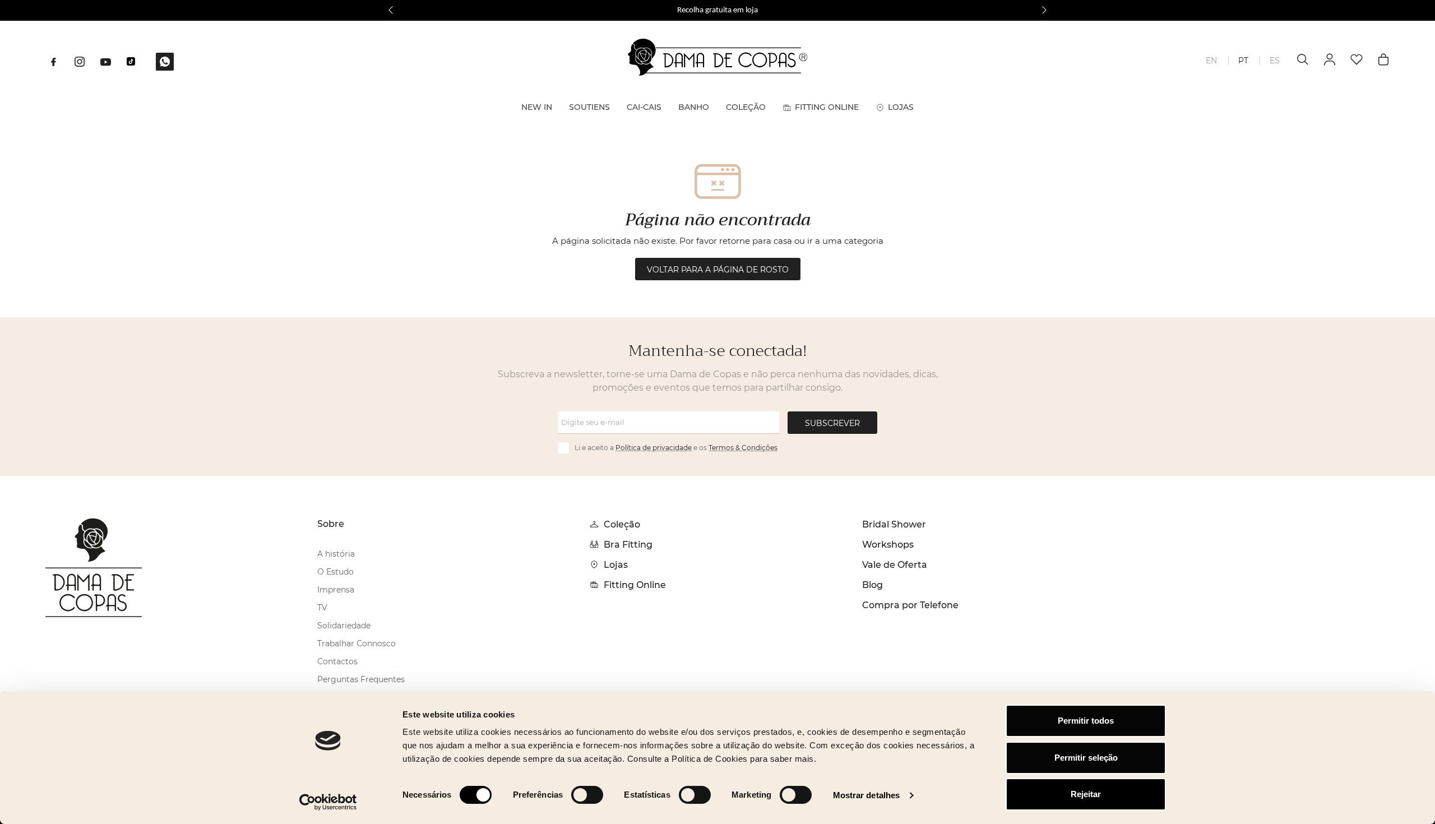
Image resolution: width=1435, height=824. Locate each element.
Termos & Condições (743, 447)
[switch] (587, 795)
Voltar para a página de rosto (718, 270)
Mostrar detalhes (866, 795)
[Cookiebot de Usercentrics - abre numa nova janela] (328, 802)
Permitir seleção (1086, 757)
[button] (390, 10)
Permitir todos (1086, 720)
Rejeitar (1086, 794)
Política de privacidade (653, 447)
